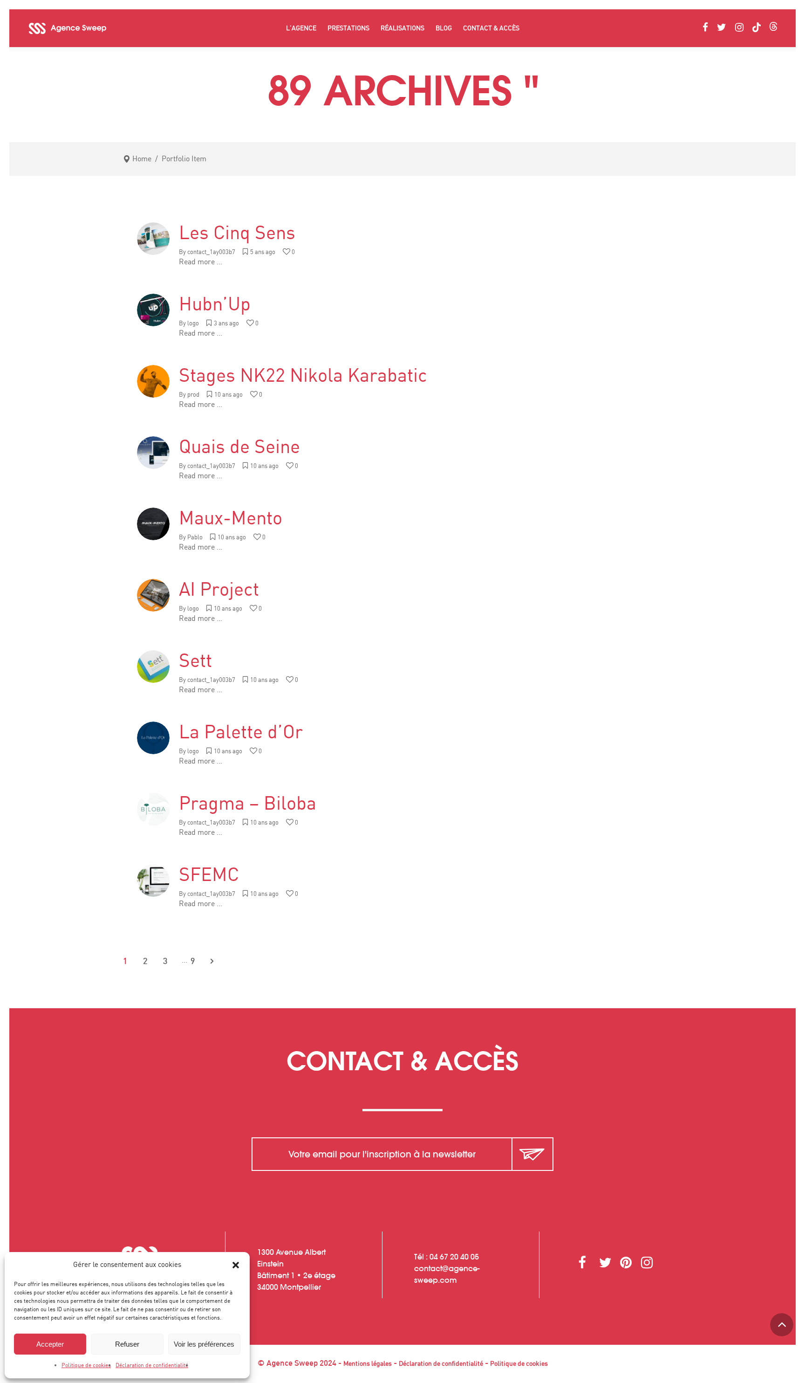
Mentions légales (367, 1364)
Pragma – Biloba (247, 804)
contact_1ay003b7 (211, 252)
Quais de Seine (239, 447)
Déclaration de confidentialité (152, 1365)
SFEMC (209, 875)
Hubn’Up (215, 305)
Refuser (127, 1344)
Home (141, 159)
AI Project (219, 590)
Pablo (195, 538)
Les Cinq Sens (237, 233)
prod (193, 395)
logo (193, 324)
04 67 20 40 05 (454, 1257)
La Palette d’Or (241, 732)
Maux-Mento (230, 518)
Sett (195, 661)
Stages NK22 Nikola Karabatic (303, 376)
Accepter (50, 1344)
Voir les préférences (204, 1344)
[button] (235, 1265)
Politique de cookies (86, 1365)
